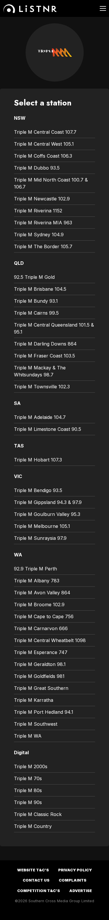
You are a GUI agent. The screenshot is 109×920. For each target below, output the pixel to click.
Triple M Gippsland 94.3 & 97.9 (48, 502)
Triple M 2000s (30, 766)
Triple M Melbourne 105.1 (42, 526)
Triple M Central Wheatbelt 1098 (50, 640)
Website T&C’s (33, 870)
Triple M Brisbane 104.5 (40, 289)
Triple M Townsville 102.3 (42, 386)
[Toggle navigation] (99, 8)
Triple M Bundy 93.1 (36, 301)
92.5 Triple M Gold (34, 277)
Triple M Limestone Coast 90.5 (47, 429)
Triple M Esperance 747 (40, 652)
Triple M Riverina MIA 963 (43, 222)
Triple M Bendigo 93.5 (38, 490)
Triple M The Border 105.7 (43, 246)
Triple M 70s (28, 778)
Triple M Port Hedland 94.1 (43, 712)
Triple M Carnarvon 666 (41, 628)
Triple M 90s (28, 802)
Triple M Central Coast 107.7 (45, 132)
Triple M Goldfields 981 (39, 676)
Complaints (72, 880)
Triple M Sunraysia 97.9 (40, 538)
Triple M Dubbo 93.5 (37, 168)
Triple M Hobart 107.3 (38, 460)
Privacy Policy (75, 870)
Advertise (80, 891)
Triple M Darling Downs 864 (45, 344)
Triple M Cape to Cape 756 (44, 616)
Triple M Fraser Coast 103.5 (44, 356)
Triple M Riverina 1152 (38, 211)
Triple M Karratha (33, 700)
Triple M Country (33, 826)
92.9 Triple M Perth (35, 569)
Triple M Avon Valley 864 (42, 592)
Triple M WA (28, 736)
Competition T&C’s (38, 891)
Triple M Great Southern (41, 688)
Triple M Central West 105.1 (44, 144)
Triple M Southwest (35, 724)
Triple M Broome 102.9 (39, 604)
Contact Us (36, 880)
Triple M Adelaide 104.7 (40, 417)
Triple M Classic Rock (38, 814)
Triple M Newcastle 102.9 (42, 199)
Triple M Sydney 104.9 (39, 234)
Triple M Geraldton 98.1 (40, 664)
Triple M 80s (28, 790)
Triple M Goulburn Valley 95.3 (47, 514)
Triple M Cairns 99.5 (36, 313)
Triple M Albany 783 (36, 581)
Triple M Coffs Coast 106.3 (43, 156)
